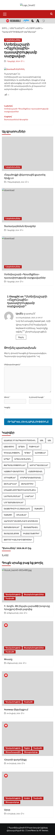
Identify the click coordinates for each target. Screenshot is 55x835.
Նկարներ (29, 496)
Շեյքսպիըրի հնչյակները (17, 509)
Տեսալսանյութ (11, 533)
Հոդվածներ (10, 478)
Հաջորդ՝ (16, 118)
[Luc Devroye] (32, 20)
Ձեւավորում (27, 484)
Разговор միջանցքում (16, 709)
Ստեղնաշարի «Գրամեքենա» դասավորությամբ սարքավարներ (25, 276)
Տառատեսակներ (11, 527)
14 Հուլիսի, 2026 (13, 713)
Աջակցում (9, 447)
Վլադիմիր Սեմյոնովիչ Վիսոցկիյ (21, 521)
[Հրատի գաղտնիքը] (27, 739)
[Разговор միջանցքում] (27, 688)
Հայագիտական (35, 471)
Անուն (7, 397)
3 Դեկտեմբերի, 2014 (15, 182)
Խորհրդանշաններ (39, 465)
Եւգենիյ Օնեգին (22, 459)
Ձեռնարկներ (10, 484)
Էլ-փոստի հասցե (36, 397)
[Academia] (37, 20)
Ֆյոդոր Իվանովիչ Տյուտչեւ (18, 540)
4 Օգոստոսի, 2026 (14, 663)
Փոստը (8, 659)
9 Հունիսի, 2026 (13, 814)
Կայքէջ (7, 407)
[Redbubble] (13, 20)
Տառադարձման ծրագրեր (20, 226)
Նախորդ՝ (26, 109)
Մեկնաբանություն (12, 364)
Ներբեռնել (20, 69)
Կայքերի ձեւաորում (14, 471)
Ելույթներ (40, 453)
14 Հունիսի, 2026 (13, 763)
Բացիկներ (34, 447)
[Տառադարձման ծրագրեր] (27, 205)
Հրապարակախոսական (30, 478)
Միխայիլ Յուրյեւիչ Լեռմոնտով (20, 490)
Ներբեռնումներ (13, 40)
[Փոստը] (27, 638)
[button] (5, 13)
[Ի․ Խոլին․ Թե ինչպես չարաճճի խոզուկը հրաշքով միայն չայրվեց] (27, 585)
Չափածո (38, 509)
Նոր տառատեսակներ (13, 502)
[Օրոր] (27, 789)
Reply (21, 337)
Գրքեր (27, 453)
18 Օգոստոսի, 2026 (14, 613)
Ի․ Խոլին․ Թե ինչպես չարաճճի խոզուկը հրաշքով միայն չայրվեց (27, 608)
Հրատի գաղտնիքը (15, 759)
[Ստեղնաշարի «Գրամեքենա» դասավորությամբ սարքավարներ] (27, 253)
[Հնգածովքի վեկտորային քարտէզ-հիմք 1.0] (27, 154)
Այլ (41, 440)
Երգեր (7, 459)
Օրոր (7, 810)
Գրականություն (12, 453)
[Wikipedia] (43, 20)
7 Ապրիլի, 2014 (13, 61)
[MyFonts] (26, 20)
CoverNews (31, 830)
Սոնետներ (21, 515)
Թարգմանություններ (15, 465)
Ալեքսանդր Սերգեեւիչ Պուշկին (20, 440)
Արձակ (21, 447)
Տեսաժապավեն (31, 527)
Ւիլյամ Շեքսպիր (31, 533)
